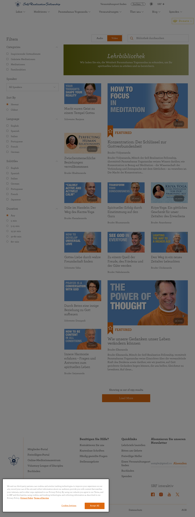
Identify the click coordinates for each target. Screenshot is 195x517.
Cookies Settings (68, 506)
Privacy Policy (26, 498)
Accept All (94, 506)
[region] (55, 495)
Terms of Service (41, 498)
